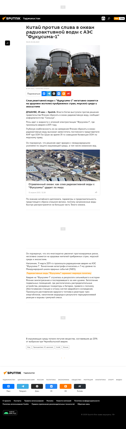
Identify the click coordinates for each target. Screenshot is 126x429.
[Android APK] (10, 413)
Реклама (50, 401)
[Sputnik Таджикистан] (12, 20)
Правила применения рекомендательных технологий (53, 404)
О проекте (7, 401)
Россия (40, 380)
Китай (58, 347)
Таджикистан (9, 380)
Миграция (88, 380)
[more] (96, 192)
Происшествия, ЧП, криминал (43, 347)
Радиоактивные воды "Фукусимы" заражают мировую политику (59, 273)
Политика (51, 380)
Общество (76, 380)
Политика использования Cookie (16, 404)
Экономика (63, 380)
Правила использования (34, 401)
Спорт (111, 380)
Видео (119, 380)
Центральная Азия (26, 380)
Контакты (17, 401)
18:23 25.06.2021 (32, 42)
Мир (28, 347)
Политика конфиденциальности (87, 401)
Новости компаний (63, 401)
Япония (65, 347)
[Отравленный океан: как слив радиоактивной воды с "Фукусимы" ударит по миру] (63, 165)
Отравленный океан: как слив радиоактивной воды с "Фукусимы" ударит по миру (61, 186)
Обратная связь (84, 404)
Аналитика (100, 380)
